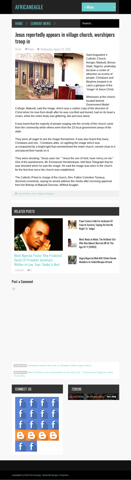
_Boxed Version (53, 435)
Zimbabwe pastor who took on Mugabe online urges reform (59, 365)
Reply (31, 49)
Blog (20, 402)
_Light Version (42, 435)
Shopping (31, 424)
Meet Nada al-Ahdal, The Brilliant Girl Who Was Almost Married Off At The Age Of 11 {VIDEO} (97, 243)
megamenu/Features (53, 413)
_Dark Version (31, 435)
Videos (31, 402)
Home (19, 23)
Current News (41, 23)
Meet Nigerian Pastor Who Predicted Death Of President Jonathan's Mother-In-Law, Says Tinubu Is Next (38, 260)
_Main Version (20, 435)
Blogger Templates (60, 475)
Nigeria (41, 194)
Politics (20, 424)
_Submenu (42, 402)
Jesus (34, 194)
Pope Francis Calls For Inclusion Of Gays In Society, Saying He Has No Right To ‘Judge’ (96, 224)
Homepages (53, 424)
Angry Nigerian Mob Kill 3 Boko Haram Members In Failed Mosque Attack (97, 260)
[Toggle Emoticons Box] (14, 289)
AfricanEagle (29, 7)
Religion (50, 194)
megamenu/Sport (42, 424)
